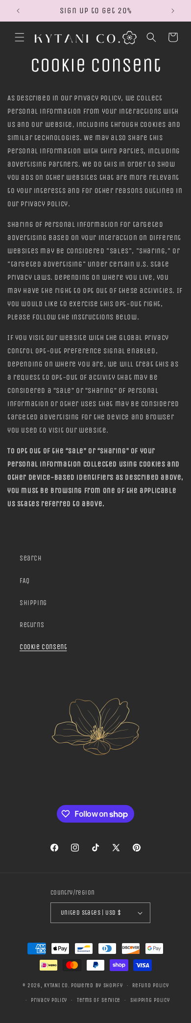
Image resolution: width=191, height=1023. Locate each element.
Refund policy (150, 985)
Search (31, 558)
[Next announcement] (173, 11)
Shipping (33, 603)
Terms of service (98, 1000)
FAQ (25, 581)
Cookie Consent (43, 647)
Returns (32, 625)
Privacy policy (49, 1000)
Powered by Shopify (97, 985)
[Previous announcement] (18, 11)
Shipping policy (150, 1000)
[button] (19, 37)
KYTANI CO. (57, 985)
